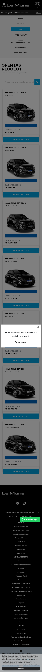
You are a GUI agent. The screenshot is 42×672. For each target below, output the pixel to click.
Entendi (21, 668)
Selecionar (20, 342)
